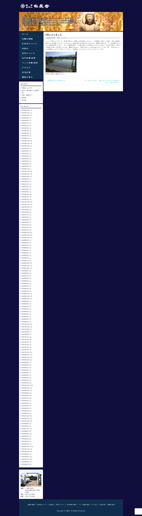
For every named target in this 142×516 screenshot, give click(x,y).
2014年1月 (25, 444)
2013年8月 (25, 456)
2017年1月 (25, 352)
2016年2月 (25, 380)
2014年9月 (25, 423)
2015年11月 (26, 388)
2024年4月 (25, 130)
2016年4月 (25, 375)
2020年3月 (25, 255)
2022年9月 (25, 179)
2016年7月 (25, 367)
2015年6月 (25, 400)
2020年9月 (25, 240)
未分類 (24, 100)
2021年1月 (25, 230)
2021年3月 (25, 225)
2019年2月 (25, 288)
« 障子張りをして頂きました (56, 80)
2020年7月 (25, 245)
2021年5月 (25, 220)
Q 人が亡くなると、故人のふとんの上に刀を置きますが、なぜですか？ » (102, 81)
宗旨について (31, 53)
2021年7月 (25, 215)
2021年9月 (25, 209)
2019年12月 (26, 263)
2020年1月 (25, 260)
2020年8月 (25, 242)
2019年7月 (25, 276)
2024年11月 (26, 113)
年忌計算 (31, 72)
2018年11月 (26, 296)
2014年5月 (25, 434)
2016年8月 (25, 365)
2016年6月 (25, 370)
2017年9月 (25, 332)
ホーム (31, 34)
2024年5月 (25, 128)
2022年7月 (25, 184)
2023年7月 (25, 153)
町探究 (24, 97)
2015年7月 (25, 398)
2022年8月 (25, 181)
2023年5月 (25, 158)
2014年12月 (26, 416)
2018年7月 (25, 306)
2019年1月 (25, 291)
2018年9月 (25, 301)
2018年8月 (25, 304)
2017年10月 (26, 329)
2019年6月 (25, 278)
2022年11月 (26, 174)
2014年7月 (25, 428)
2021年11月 (26, 204)
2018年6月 (25, 309)
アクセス (31, 67)
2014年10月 (26, 421)
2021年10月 (26, 207)
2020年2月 (25, 258)
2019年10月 (26, 268)
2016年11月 (26, 357)
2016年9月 (25, 362)
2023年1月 (25, 169)
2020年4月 (25, 253)
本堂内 (31, 48)
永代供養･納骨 (71, 504)
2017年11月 (26, 327)
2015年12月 (26, 385)
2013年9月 (25, 454)
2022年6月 (25, 186)
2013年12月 (26, 446)
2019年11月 (26, 265)
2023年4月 (25, 161)
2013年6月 (25, 462)
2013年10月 (26, 451)
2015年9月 (25, 393)
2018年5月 (25, 311)
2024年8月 (25, 120)
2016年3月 (25, 378)
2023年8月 (25, 151)
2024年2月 (25, 136)
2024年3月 (25, 133)
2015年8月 (25, 395)
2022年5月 (25, 189)
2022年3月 (25, 194)
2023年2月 (25, 166)
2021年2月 (25, 227)
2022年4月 (25, 192)
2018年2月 (25, 319)
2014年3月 (25, 439)
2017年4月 (25, 344)
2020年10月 (26, 237)
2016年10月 (26, 360)
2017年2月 (25, 349)
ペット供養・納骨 (31, 62)
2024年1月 (25, 138)
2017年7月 (25, 337)
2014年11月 (26, 418)
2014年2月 (25, 441)
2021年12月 (26, 202)
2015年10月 (26, 390)
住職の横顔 (31, 39)
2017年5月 (25, 342)
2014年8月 (25, 426)
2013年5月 (25, 464)
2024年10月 (26, 115)
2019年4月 (25, 283)
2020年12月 (26, 232)
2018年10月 (26, 299)
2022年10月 (26, 176)
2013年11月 (26, 449)
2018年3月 (25, 316)
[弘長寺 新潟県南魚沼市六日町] (35, 6)
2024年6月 (25, 125)
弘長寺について (31, 43)
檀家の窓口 (31, 77)
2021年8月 (25, 212)
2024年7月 (25, 123)
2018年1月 (25, 322)
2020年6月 (25, 248)
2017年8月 (25, 334)
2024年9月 (25, 118)
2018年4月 (25, 314)
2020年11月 (26, 235)
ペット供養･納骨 (84, 504)
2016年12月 (26, 355)
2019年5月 (25, 281)
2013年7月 (25, 459)
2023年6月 (25, 156)
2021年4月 (25, 222)
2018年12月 (26, 293)
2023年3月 (25, 164)
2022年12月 (26, 171)
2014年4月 (25, 436)
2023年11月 (26, 143)
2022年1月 (25, 199)
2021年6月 (25, 217)
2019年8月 (25, 273)
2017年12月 (26, 324)
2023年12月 (26, 141)
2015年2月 (25, 411)
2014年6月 (25, 431)
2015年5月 (25, 403)
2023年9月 (25, 148)
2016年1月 (25, 383)
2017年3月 (25, 347)
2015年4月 (25, 406)
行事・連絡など (27, 95)
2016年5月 (25, 372)
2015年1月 (25, 413)
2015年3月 (25, 408)
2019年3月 (25, 286)
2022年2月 (25, 197)
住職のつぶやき (61, 38)
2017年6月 (25, 339)
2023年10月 (26, 146)
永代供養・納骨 (31, 58)
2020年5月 (25, 250)
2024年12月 (26, 110)
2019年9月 (25, 271)
